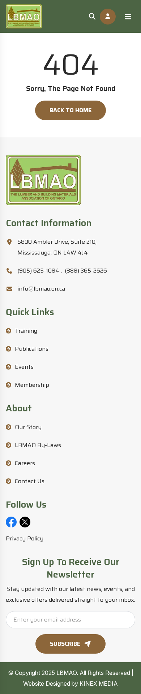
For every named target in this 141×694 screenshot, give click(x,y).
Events (24, 366)
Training (26, 330)
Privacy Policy (24, 538)
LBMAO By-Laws (38, 445)
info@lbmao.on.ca (41, 288)
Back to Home (70, 110)
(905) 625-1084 (39, 270)
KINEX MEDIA (99, 683)
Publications (31, 348)
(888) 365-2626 (86, 270)
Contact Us (29, 481)
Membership (32, 384)
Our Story (28, 427)
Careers (25, 463)
